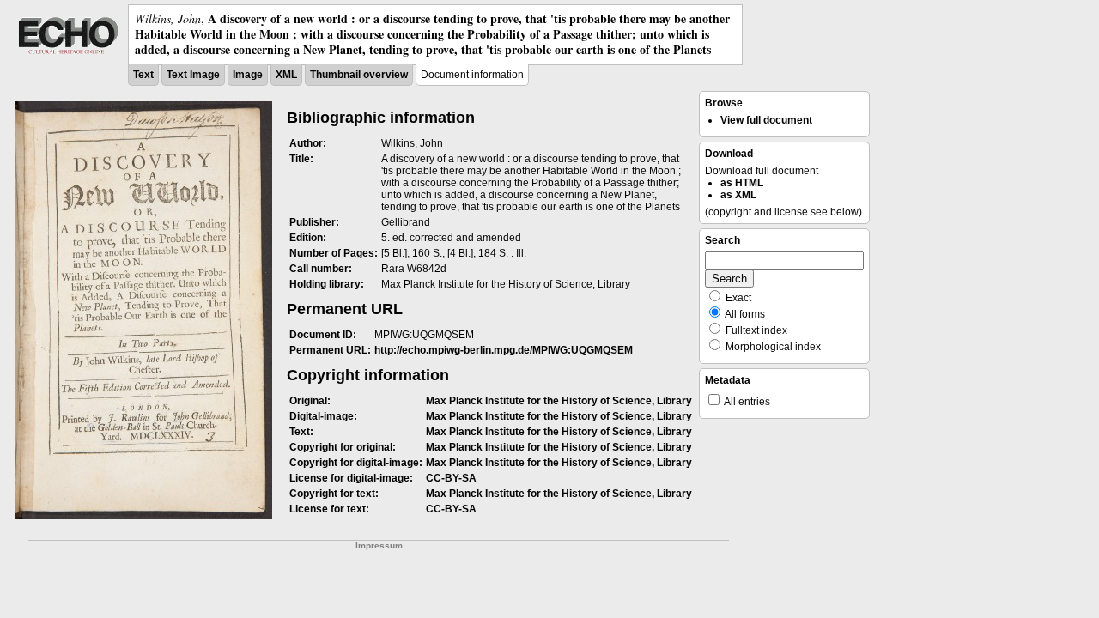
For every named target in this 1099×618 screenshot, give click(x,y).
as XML (738, 195)
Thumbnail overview (359, 75)
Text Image (193, 75)
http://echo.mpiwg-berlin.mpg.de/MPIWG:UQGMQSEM (503, 350)
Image (248, 75)
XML (286, 75)
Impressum (379, 545)
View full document (766, 120)
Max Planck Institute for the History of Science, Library (559, 401)
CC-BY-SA (451, 478)
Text (143, 75)
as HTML (741, 183)
